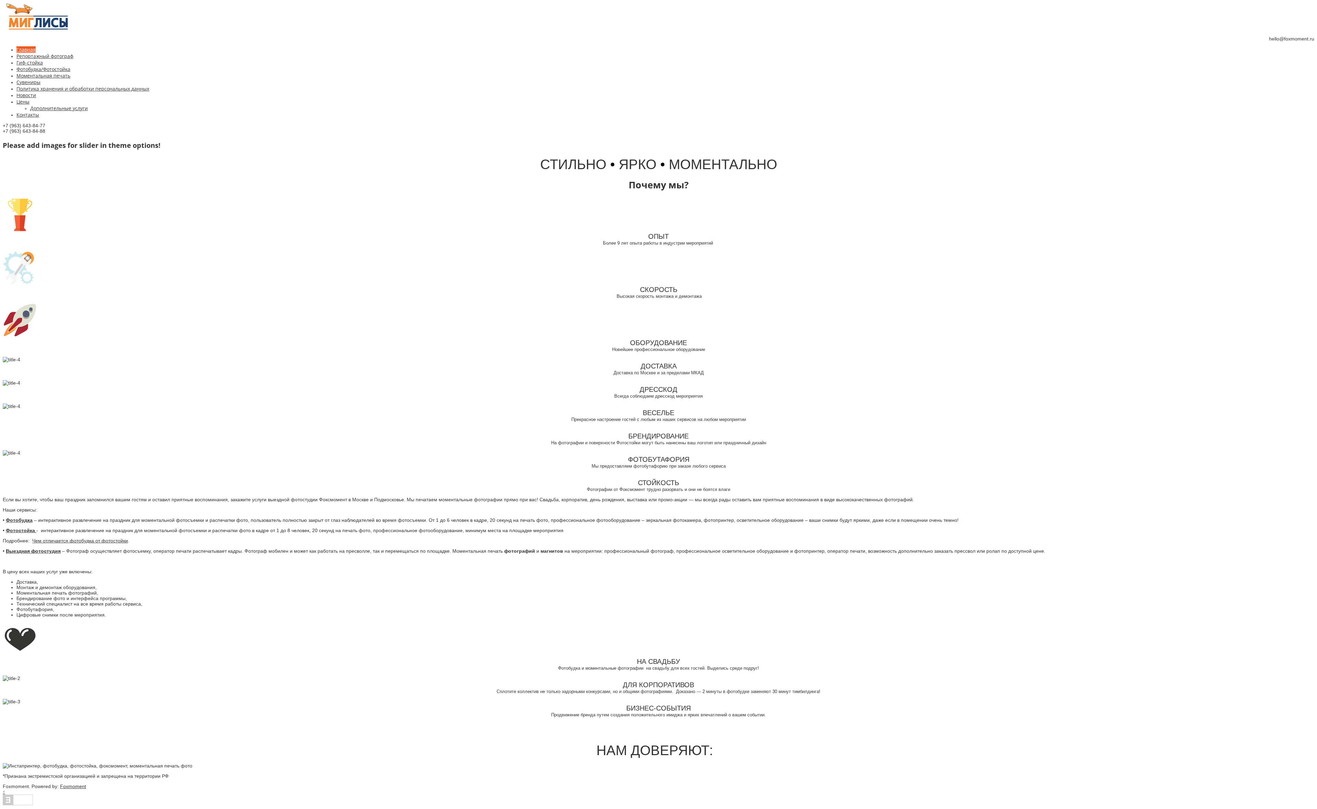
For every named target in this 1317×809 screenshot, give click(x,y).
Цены (22, 101)
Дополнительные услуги (59, 108)
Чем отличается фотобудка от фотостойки (80, 540)
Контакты (27, 115)
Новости (26, 95)
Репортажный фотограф (44, 56)
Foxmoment (73, 786)
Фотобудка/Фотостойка (43, 69)
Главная (26, 49)
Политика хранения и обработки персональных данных (82, 88)
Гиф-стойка (29, 62)
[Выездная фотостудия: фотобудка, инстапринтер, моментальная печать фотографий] (37, 28)
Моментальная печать (43, 75)
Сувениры (28, 82)
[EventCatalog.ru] (18, 803)
